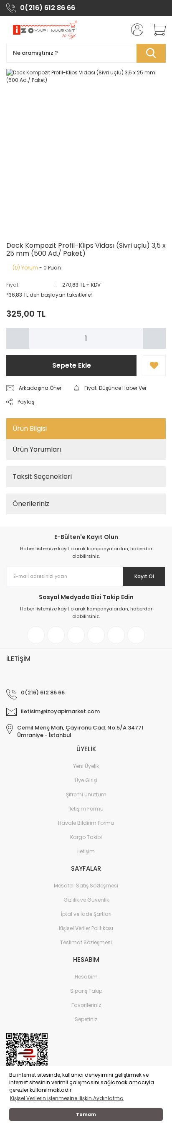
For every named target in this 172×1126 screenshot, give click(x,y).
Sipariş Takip (86, 990)
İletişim (86, 851)
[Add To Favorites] (154, 365)
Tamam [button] (86, 1114)
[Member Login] (134, 29)
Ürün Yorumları (37, 449)
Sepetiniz (86, 1019)
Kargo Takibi (86, 837)
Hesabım (86, 976)
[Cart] (156, 29)
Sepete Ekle (71, 365)
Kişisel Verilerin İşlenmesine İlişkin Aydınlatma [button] (67, 1098)
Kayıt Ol (144, 576)
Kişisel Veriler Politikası (86, 928)
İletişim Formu (86, 808)
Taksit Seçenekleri (42, 476)
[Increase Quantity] (154, 338)
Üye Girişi (86, 780)
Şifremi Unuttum (86, 794)
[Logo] (44, 30)
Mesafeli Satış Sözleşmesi (86, 885)
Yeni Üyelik (86, 766)
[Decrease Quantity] (17, 338)
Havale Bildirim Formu (86, 822)
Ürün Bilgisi (30, 428)
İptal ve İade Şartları (86, 914)
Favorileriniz (86, 1005)
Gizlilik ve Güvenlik (86, 899)
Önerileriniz (31, 503)
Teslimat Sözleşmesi (86, 942)
